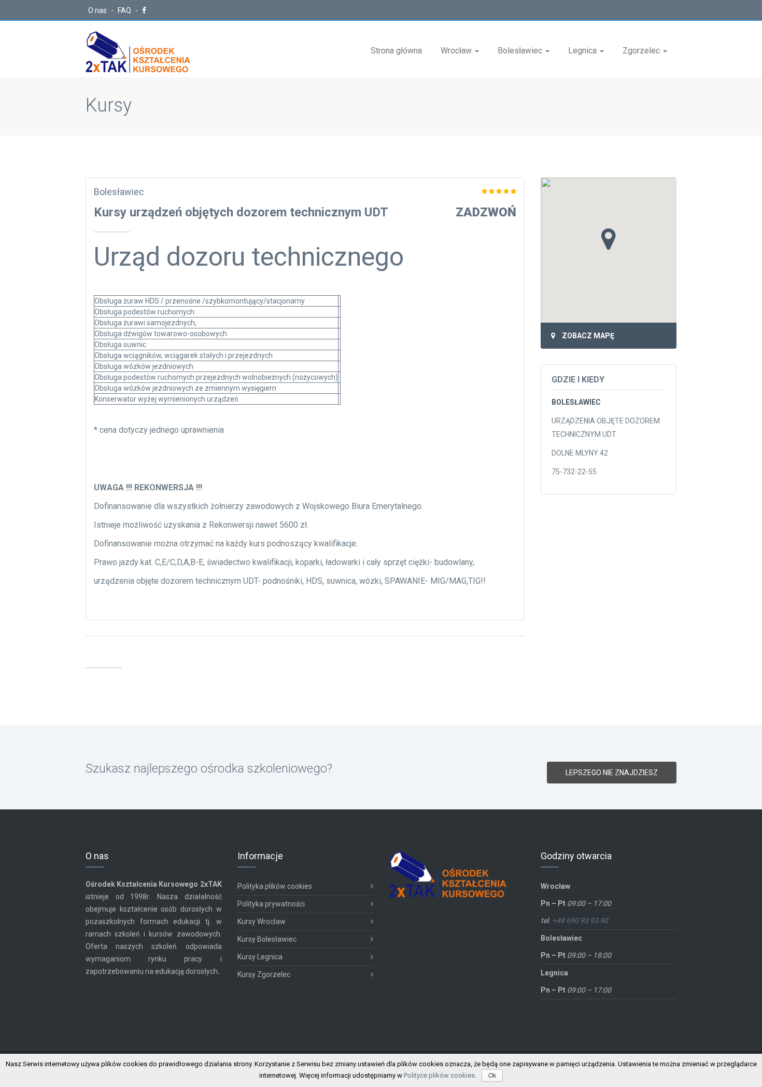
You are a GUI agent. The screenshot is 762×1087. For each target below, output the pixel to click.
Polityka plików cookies (274, 886)
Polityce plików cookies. (440, 1075)
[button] (608, 239)
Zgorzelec (642, 51)
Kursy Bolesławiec (267, 939)
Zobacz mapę (588, 336)
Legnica (583, 51)
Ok (492, 1075)
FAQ (125, 10)
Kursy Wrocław (261, 921)
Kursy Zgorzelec (263, 974)
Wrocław (457, 51)
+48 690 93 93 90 (580, 920)
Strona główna (396, 51)
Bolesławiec (521, 51)
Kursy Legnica (260, 957)
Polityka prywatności (271, 904)
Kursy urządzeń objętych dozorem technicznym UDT (241, 212)
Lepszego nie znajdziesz (612, 772)
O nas (98, 10)
